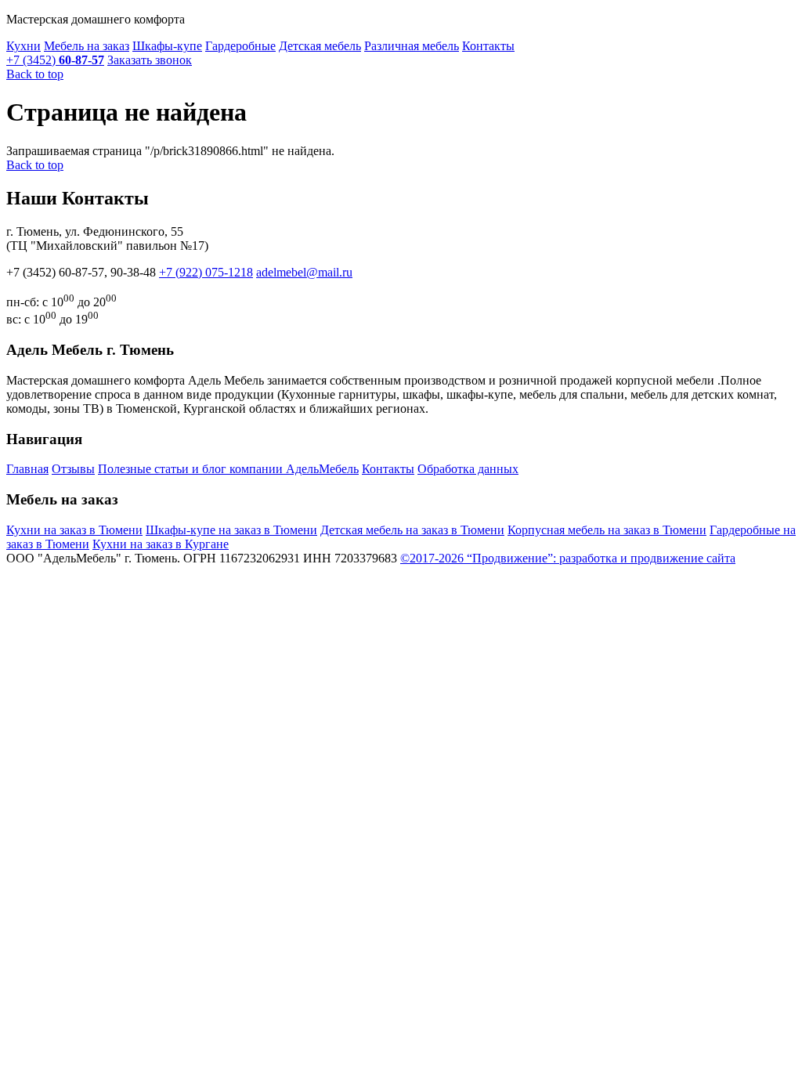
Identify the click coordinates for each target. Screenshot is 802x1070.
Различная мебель (411, 45)
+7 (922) (206, 272)
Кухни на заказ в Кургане (160, 544)
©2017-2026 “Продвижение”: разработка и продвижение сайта (567, 558)
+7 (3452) (55, 60)
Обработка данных (467, 468)
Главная (27, 468)
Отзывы (73, 468)
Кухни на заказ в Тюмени (74, 530)
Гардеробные (240, 45)
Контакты (488, 45)
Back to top (34, 74)
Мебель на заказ (86, 45)
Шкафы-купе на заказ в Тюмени (231, 530)
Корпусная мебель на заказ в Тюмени (607, 530)
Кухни (23, 45)
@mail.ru (304, 272)
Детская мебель (320, 45)
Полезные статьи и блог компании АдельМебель (228, 468)
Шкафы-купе (167, 45)
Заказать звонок (149, 60)
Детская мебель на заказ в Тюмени (412, 530)
